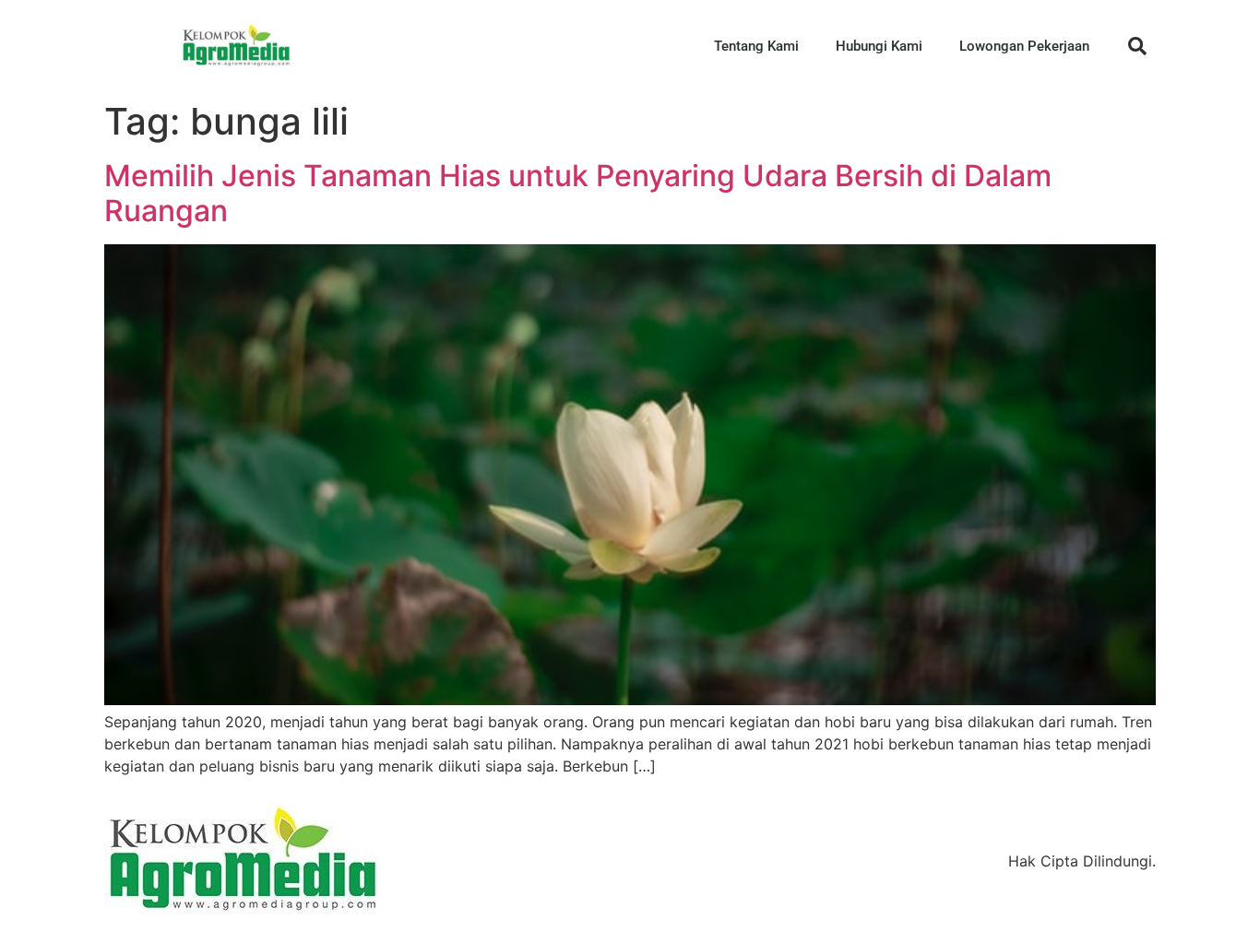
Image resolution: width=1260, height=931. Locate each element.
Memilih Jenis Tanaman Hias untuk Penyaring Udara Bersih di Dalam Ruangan (578, 193)
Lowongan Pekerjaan (1024, 46)
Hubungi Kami (879, 46)
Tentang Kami (756, 46)
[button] (1137, 46)
